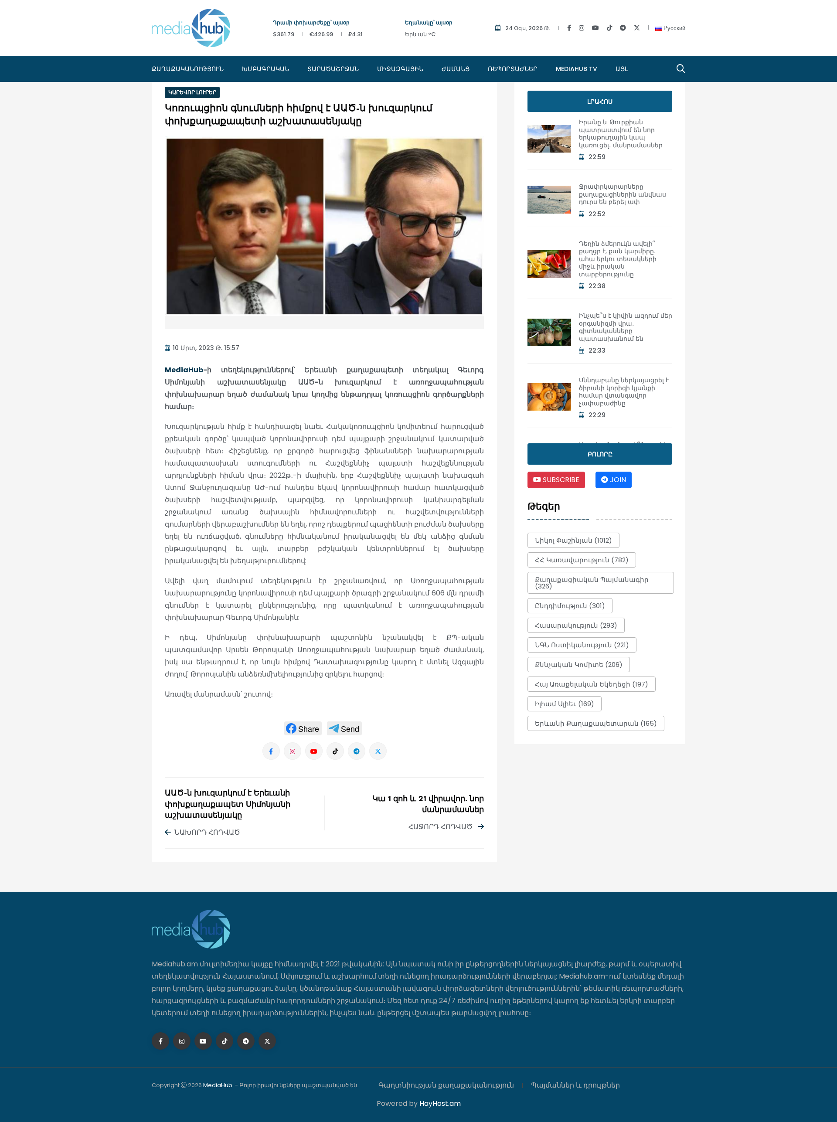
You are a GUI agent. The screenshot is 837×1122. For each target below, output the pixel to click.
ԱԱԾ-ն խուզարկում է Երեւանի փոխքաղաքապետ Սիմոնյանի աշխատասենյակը (227, 804)
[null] (303, 728)
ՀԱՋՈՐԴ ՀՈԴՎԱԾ (441, 827)
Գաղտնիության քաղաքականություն (446, 1085)
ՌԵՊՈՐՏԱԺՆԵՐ (513, 69)
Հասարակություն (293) (576, 625)
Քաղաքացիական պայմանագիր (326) (592, 583)
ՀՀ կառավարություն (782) (582, 559)
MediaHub (184, 370)
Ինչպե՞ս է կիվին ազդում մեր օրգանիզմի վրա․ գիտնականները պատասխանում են (625, 327)
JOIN (617, 480)
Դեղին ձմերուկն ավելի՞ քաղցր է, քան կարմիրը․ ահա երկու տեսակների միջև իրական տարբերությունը (618, 259)
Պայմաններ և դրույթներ (575, 1085)
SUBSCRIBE (560, 480)
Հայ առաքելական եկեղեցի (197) (591, 684)
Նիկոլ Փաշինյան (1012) (573, 540)
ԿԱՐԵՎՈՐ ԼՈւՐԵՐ (192, 92)
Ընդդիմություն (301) (570, 605)
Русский (673, 28)
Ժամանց (456, 69)
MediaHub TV (576, 69)
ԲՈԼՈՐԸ (600, 454)
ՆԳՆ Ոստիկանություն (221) (582, 644)
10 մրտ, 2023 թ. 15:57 (206, 347)
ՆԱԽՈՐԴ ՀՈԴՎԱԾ (207, 832)
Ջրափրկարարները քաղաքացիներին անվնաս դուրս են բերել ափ (622, 194)
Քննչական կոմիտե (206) (579, 664)
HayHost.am (440, 1103)
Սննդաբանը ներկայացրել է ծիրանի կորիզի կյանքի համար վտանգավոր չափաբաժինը (624, 392)
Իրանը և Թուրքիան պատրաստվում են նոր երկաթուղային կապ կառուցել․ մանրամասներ (621, 134)
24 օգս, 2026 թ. (527, 28)
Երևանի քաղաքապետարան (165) (596, 723)
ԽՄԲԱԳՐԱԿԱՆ (265, 69)
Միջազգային (400, 69)
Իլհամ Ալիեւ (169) (564, 703)
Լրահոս (599, 101)
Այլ (622, 69)
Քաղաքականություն (188, 69)
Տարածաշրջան (333, 69)
